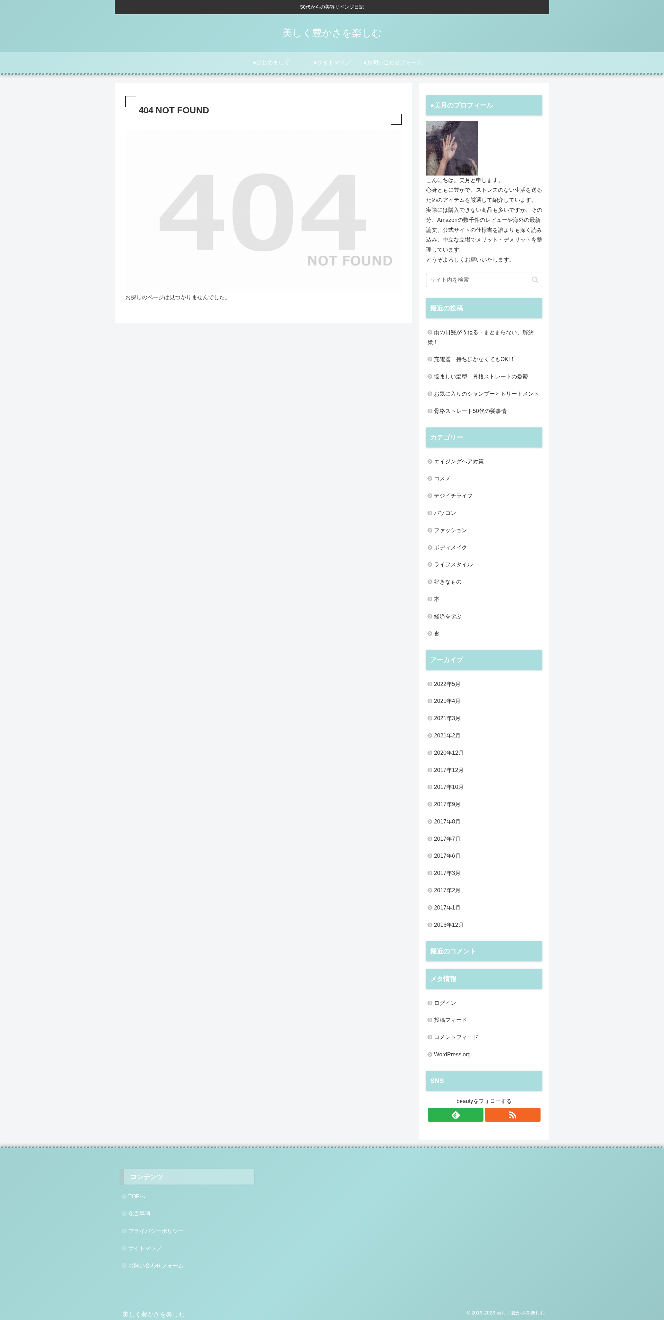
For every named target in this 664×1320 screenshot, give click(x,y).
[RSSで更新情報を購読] (513, 1115)
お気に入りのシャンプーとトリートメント (486, 394)
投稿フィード (450, 1020)
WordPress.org (452, 1054)
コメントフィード (456, 1037)
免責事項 (139, 1214)
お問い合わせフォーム (156, 1266)
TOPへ (136, 1196)
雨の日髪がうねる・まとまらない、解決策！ (480, 337)
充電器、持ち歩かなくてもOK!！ (474, 359)
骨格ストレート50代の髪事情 (470, 411)
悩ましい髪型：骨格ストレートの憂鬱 (481, 376)
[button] (535, 280)
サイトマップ (145, 1248)
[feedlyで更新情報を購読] (455, 1115)
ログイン (445, 1003)
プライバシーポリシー (156, 1231)
